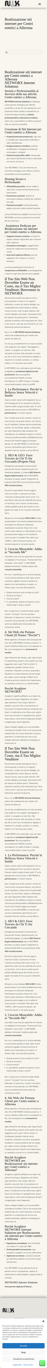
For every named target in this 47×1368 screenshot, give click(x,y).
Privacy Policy (28, 1364)
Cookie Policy (17, 1364)
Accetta (23, 1346)
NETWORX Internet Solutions (21, 1282)
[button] (43, 1321)
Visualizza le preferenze (23, 1359)
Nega (23, 1352)
